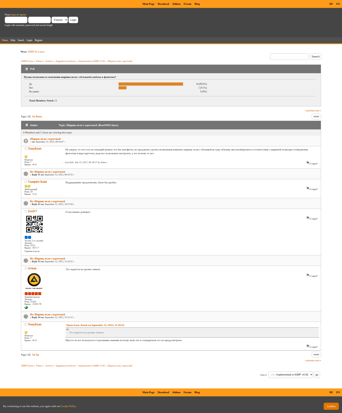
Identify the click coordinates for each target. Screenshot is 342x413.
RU (331, 3)
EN (338, 3)
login (13, 14)
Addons (176, 3)
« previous (310, 110)
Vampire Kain (37, 181)
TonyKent (34, 148)
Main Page (148, 3)
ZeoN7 (32, 211)
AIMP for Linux (36, 51)
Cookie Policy (68, 406)
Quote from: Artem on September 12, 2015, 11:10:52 (95, 325)
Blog (197, 3)
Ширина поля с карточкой (45, 138)
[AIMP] (26, 308)
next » (318, 110)
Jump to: (263, 375)
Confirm (331, 406)
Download (163, 3)
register (22, 14)
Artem (32, 268)
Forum (187, 3)
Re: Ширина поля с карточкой (47, 171)
